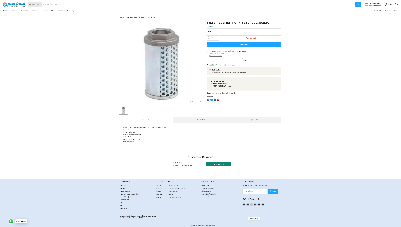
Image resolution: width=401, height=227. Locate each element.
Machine (158, 197)
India (253, 218)
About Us (123, 185)
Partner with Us (125, 191)
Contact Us (378, 11)
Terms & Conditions (207, 188)
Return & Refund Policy (208, 194)
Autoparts (158, 194)
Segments (24, 11)
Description (146, 120)
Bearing (171, 194)
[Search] (358, 4)
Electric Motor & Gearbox (177, 189)
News (121, 205)
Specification (200, 120)
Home (122, 17)
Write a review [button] (218, 164)
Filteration (158, 189)
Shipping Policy (206, 191)
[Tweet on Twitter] (211, 100)
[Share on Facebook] (208, 100)
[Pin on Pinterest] (218, 100)
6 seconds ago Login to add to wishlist (221, 93)
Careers (122, 188)
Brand (14, 11)
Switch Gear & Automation (177, 186)
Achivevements (124, 200)
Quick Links (255, 120)
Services (35, 11)
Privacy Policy (205, 185)
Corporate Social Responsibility (130, 194)
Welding (158, 191)
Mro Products (173, 191)
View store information (215, 56)
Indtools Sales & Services (207, 225)
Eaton (211, 26)
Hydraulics (158, 185)
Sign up (273, 191)
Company (70, 11)
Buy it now (244, 44)
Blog (121, 202)
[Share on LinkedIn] (215, 100)
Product (5, 11)
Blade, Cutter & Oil (175, 197)
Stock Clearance (57, 11)
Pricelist (45, 11)
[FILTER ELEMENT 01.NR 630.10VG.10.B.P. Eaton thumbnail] (123, 110)
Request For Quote (391, 11)
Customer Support (207, 197)
